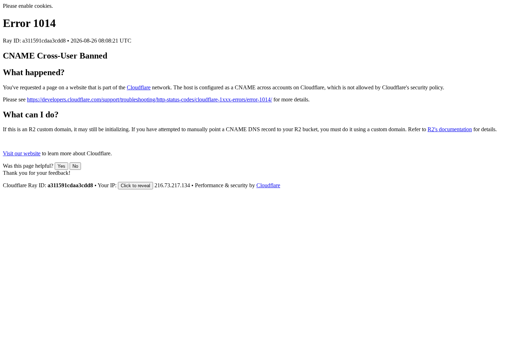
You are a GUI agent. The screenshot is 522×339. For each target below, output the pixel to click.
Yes (61, 166)
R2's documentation (450, 129)
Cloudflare (139, 87)
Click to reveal (135, 185)
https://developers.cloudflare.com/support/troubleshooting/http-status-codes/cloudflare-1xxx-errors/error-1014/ (149, 99)
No (75, 166)
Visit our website (21, 153)
